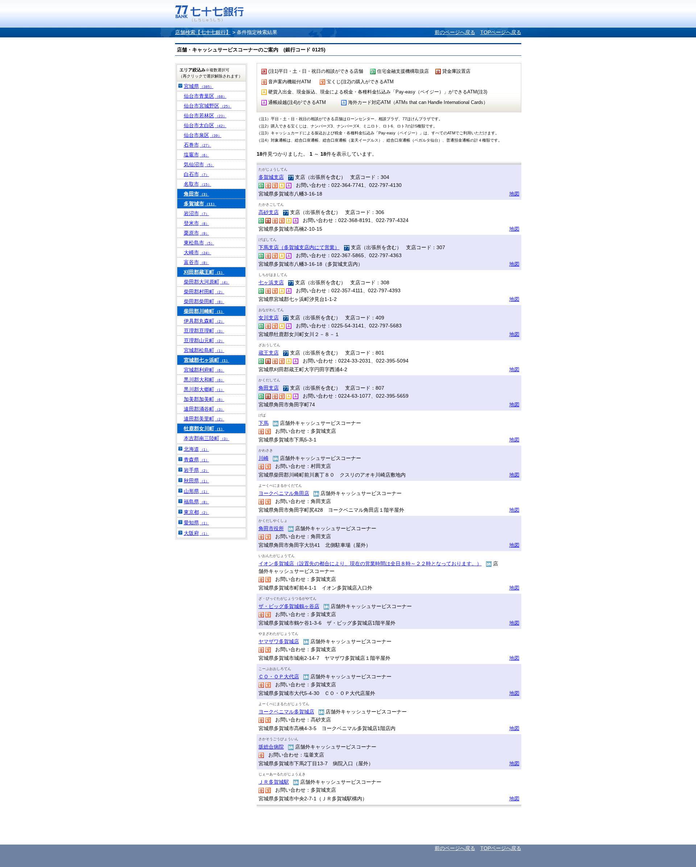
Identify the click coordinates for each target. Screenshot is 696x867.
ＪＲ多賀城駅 (273, 782)
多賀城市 (200, 203)
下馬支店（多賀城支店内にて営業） (299, 247)
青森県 (196, 459)
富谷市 (196, 262)
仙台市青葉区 (205, 96)
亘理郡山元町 (204, 340)
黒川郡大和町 (204, 379)
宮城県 (199, 86)
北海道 (196, 449)
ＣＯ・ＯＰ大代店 (278, 676)
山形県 (196, 491)
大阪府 (196, 533)
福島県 (196, 501)
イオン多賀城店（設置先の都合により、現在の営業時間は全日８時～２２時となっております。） (370, 563)
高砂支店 (268, 212)
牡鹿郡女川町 (204, 428)
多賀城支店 (271, 177)
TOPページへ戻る (500, 32)
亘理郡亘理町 (204, 331)
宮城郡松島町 (204, 350)
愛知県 (196, 522)
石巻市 (197, 145)
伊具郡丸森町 (204, 321)
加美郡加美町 (204, 399)
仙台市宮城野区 (208, 106)
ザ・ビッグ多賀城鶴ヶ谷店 (288, 606)
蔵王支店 (268, 353)
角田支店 (268, 388)
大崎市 (197, 252)
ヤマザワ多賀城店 (278, 641)
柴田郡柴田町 (204, 301)
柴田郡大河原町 (206, 282)
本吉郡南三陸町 (206, 438)
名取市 (197, 184)
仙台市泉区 (202, 135)
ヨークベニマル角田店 (283, 493)
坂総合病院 (271, 747)
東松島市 (199, 243)
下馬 (263, 423)
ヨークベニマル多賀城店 (286, 712)
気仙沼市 (199, 164)
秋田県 (196, 480)
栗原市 (196, 233)
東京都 (196, 512)
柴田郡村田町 (204, 291)
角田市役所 (271, 528)
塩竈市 (196, 155)
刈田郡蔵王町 (204, 272)
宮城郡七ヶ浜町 (206, 360)
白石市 (196, 174)
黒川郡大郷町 (204, 389)
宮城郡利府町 (204, 370)
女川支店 (268, 318)
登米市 (196, 223)
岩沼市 (196, 213)
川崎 (263, 458)
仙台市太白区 (205, 125)
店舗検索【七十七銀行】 (203, 32)
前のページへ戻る (455, 32)
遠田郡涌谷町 (204, 409)
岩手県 (196, 470)
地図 (514, 194)
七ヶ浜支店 (271, 282)
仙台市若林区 (205, 115)
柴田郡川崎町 (204, 311)
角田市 (196, 194)
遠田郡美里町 (204, 419)
